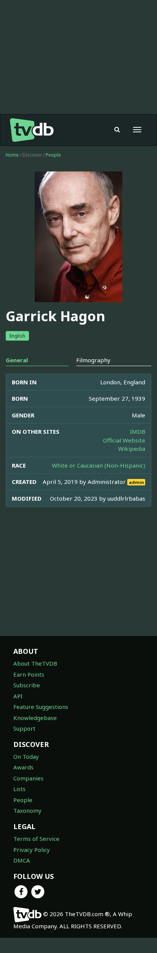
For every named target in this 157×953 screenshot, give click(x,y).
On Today (26, 756)
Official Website (124, 440)
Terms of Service (36, 838)
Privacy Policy (31, 849)
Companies (28, 778)
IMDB (137, 431)
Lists (19, 789)
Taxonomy (27, 810)
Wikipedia (131, 448)
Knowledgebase (35, 717)
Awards (23, 767)
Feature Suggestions (40, 706)
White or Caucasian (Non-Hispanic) (98, 465)
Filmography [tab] (93, 360)
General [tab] (17, 360)
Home (12, 155)
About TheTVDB (35, 663)
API (17, 696)
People (53, 155)
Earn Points (28, 674)
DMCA (21, 860)
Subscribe (26, 685)
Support (24, 728)
